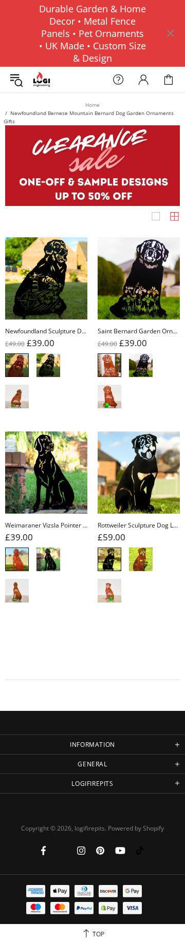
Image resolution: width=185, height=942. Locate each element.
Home (92, 104)
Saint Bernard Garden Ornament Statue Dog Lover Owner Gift (139, 331)
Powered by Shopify (136, 828)
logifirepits (41, 80)
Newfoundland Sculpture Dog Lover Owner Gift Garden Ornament (46, 331)
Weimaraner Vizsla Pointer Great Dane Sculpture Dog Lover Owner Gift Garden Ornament (46, 525)
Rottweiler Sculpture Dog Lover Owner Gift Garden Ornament (139, 525)
